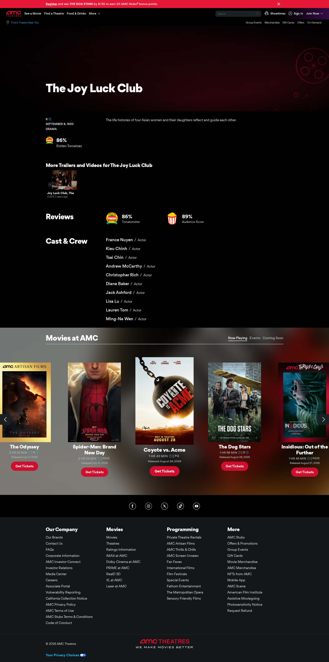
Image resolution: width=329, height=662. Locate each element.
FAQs (50, 550)
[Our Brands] (164, 644)
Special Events (178, 580)
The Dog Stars (235, 446)
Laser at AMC (116, 586)
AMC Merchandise (241, 568)
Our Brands (54, 537)
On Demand (314, 22)
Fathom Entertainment (184, 586)
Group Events (254, 22)
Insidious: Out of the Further (304, 449)
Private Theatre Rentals (184, 537)
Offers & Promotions (242, 543)
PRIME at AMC (117, 568)
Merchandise (272, 22)
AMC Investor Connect (63, 562)
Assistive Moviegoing (243, 598)
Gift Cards (288, 22)
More (92, 13)
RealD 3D (113, 574)
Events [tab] (255, 338)
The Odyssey (24, 446)
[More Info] (49, 119)
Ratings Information (121, 550)
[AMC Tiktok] (180, 506)
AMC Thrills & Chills (181, 550)
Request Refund (239, 611)
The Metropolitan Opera (185, 592)
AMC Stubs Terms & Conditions (69, 617)
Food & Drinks (76, 13)
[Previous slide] (5, 419)
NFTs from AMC (239, 574)
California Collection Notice (66, 598)
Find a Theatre (54, 13)
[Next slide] (323, 419)
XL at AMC (114, 580)
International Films (180, 568)
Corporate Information (62, 556)
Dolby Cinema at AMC (123, 562)
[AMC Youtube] (196, 506)
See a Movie (32, 13)
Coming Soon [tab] (273, 338)
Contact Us (54, 543)
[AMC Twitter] (164, 506)
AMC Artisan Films (181, 543)
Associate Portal (58, 586)
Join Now (312, 13)
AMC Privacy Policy (61, 604)
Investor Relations (59, 568)
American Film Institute (244, 592)
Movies (111, 537)
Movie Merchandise (242, 562)
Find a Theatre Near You (25, 22)
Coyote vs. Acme (164, 449)
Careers (51, 580)
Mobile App (236, 580)
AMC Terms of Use (60, 611)
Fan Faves (174, 562)
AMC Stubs (236, 537)
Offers (300, 22)
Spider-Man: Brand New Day (94, 449)
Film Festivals (177, 574)
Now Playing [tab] (237, 338)
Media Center (56, 574)
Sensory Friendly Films (184, 598)
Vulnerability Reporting (63, 592)
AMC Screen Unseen (183, 556)
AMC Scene (236, 586)
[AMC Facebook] (132, 506)
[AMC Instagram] (148, 506)
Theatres (112, 543)
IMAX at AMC (116, 556)
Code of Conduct (59, 623)
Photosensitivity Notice (244, 604)
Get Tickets (24, 466)
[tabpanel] (164, 419)
